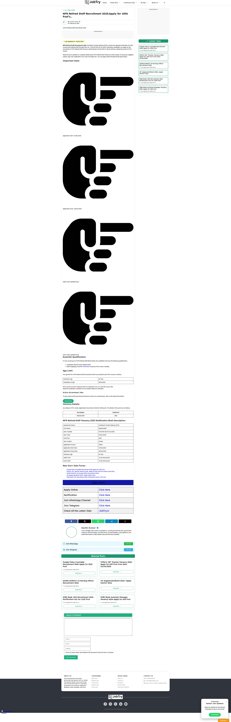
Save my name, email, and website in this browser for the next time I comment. (90, 652)
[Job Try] (93, 2)
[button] (164, 2)
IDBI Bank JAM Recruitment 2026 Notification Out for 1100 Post (86, 477)
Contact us (120, 680)
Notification (86, 366)
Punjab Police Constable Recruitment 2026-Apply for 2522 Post (86, 469)
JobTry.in (104, 510)
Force (73, 10)
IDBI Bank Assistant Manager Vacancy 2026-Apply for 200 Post (116, 598)
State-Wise (114, 3)
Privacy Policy (121, 685)
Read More (68, 401)
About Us (155, 3)
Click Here (104, 489)
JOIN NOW (214, 715)
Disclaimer (120, 682)
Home (105, 3)
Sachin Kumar (74, 21)
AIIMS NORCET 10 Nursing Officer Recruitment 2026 (83, 473)
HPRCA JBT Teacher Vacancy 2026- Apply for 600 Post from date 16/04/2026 (90, 471)
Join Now (128, 543)
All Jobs (143, 3)
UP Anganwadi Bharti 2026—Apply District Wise (81, 475)
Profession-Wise (129, 3)
